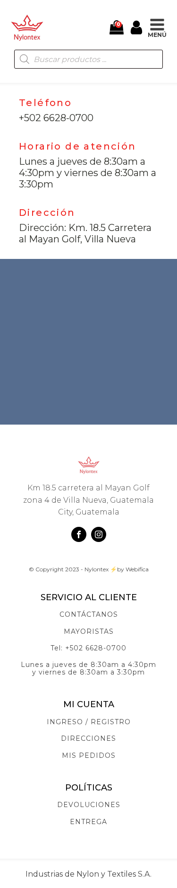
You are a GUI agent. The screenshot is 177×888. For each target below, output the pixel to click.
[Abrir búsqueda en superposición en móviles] (88, 59)
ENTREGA (88, 822)
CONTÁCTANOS (88, 614)
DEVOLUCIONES (88, 804)
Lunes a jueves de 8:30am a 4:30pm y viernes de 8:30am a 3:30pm (88, 668)
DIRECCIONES (88, 738)
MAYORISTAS (89, 631)
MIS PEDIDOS (89, 755)
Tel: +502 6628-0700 (88, 648)
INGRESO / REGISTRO (89, 722)
